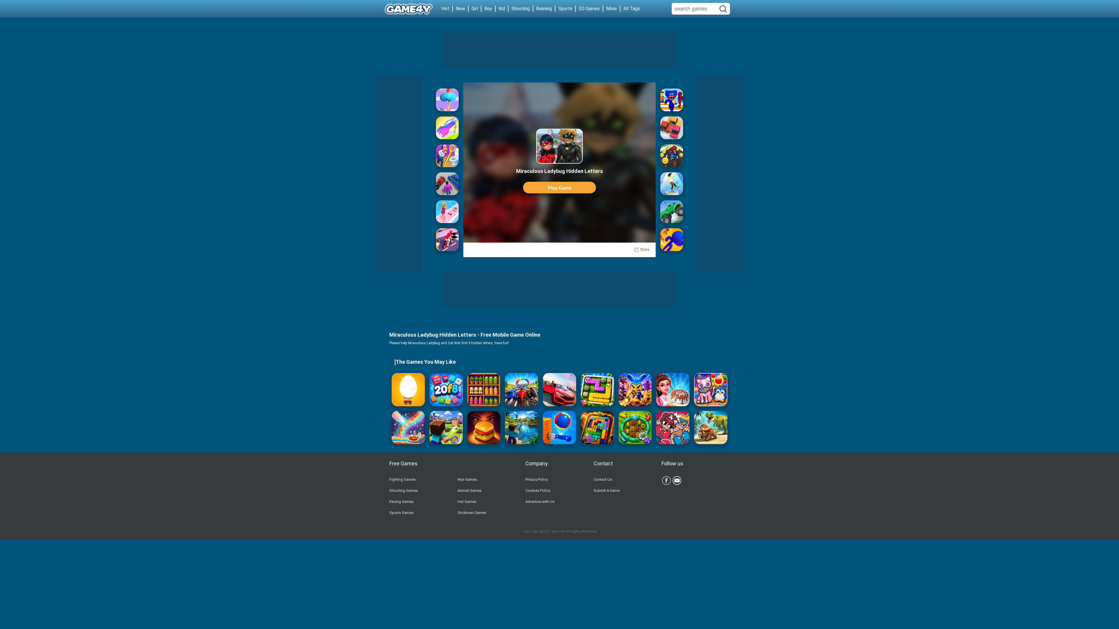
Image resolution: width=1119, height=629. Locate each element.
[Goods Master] (484, 389)
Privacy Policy (536, 479)
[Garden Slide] (597, 389)
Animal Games (470, 490)
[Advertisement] (559, 50)
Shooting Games (403, 490)
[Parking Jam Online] (671, 127)
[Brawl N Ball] (635, 389)
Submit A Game (607, 490)
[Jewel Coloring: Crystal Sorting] (710, 389)
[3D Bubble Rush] (671, 239)
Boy (488, 8)
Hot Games (467, 501)
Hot (445, 8)
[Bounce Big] (447, 100)
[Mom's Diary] (672, 389)
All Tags (631, 8)
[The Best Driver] (447, 183)
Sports (565, 8)
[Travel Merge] (484, 427)
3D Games (589, 8)
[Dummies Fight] (672, 427)
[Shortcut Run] (671, 100)
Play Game (559, 187)
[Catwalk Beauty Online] (447, 211)
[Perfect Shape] (521, 389)
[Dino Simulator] (710, 427)
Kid (502, 8)
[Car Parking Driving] (559, 389)
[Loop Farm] (635, 427)
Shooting (520, 8)
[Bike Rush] (447, 239)
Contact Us (603, 479)
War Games (467, 479)
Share (644, 250)
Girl (474, 8)
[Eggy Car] (408, 389)
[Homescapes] (447, 155)
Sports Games (401, 512)
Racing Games (401, 501)
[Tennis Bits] (446, 427)
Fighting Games (402, 479)
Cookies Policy (537, 490)
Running (544, 8)
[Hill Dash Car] (671, 211)
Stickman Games (472, 512)
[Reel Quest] (521, 427)
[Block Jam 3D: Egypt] (597, 427)
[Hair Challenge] (447, 127)
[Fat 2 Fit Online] (671, 183)
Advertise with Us (540, 501)
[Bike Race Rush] (671, 155)
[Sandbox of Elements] (408, 427)
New (460, 8)
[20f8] (446, 389)
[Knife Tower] (559, 427)
